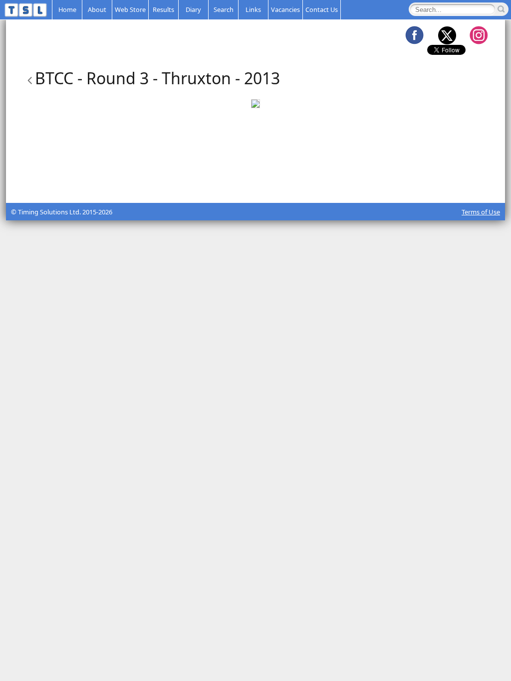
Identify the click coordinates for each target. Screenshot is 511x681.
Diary (193, 9)
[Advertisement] (255, 178)
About (97, 9)
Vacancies (285, 9)
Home (67, 9)
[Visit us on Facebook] (414, 35)
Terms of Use (481, 211)
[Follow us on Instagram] (479, 35)
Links (253, 9)
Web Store (130, 9)
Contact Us (321, 9)
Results (163, 9)
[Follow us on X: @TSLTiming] (447, 35)
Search (224, 9)
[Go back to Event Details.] (28, 78)
